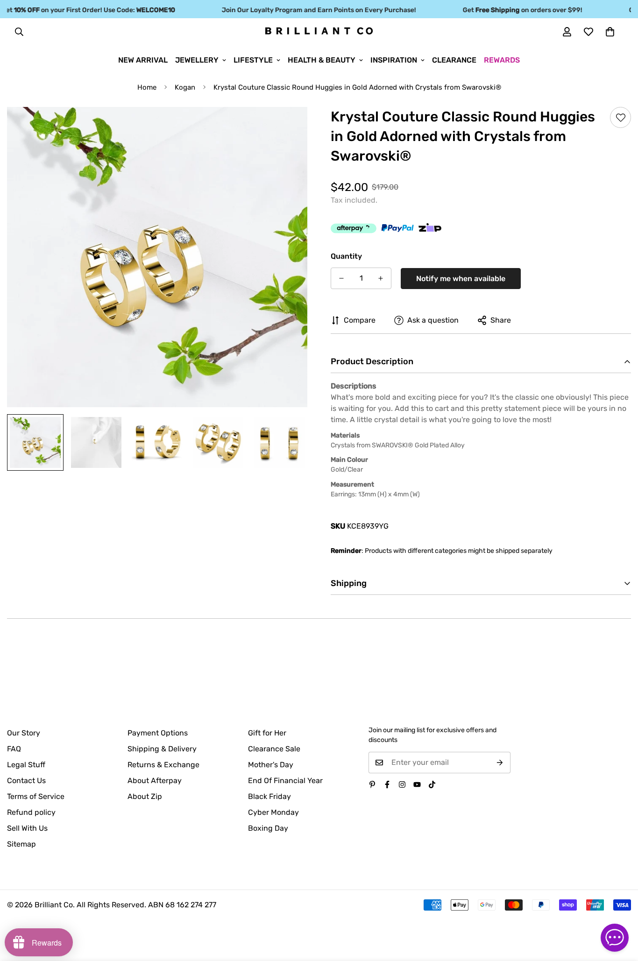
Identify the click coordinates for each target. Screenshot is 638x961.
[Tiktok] (432, 784)
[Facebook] (387, 784)
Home (146, 87)
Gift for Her (267, 732)
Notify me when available (460, 278)
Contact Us (26, 780)
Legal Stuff (26, 764)
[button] (610, 31)
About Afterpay (155, 780)
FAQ (14, 748)
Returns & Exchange (163, 764)
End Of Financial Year (285, 780)
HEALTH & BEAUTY (321, 60)
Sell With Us (27, 828)
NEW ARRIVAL (143, 60)
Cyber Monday (273, 812)
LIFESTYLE (253, 60)
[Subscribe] (499, 762)
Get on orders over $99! (512, 10)
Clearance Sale (274, 748)
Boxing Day (268, 828)
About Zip (145, 796)
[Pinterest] (372, 784)
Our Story (23, 732)
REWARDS (502, 60)
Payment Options (158, 732)
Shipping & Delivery (162, 748)
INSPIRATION (393, 60)
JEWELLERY (197, 60)
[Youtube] (417, 784)
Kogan (185, 87)
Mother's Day (270, 764)
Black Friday (269, 796)
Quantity (346, 256)
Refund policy (31, 812)
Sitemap (21, 844)
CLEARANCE (454, 60)
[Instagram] (402, 784)
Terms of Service (35, 796)
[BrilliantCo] (319, 31)
